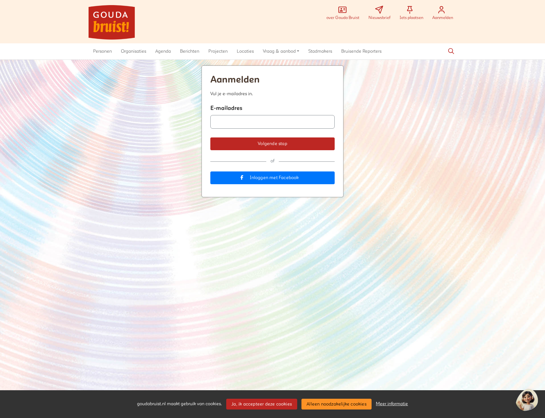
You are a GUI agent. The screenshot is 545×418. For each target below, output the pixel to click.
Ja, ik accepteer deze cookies (261, 404)
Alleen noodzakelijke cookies (336, 404)
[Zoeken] (451, 51)
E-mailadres (226, 108)
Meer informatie (392, 404)
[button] (102, 51)
